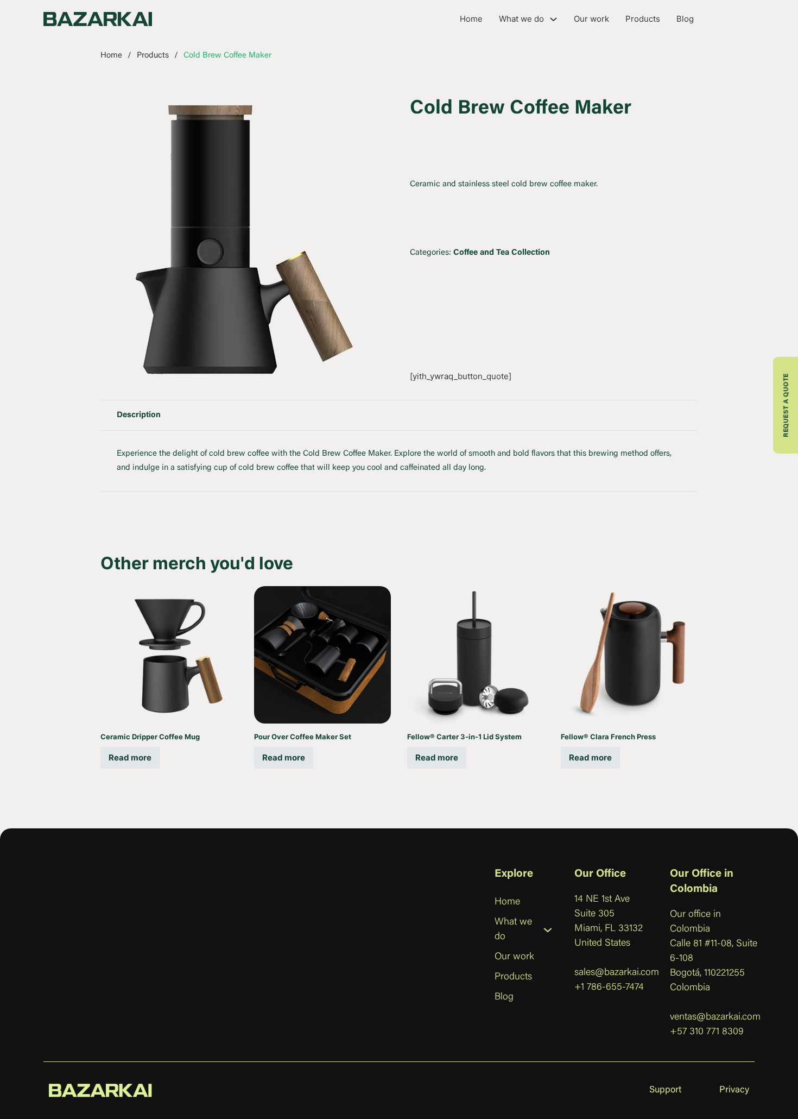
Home (471, 19)
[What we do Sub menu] (553, 19)
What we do (521, 19)
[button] (373, 110)
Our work (591, 19)
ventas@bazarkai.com (715, 1017)
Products (642, 19)
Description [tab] (139, 415)
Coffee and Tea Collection (501, 253)
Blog (685, 19)
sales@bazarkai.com (616, 973)
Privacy (734, 1090)
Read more (130, 757)
